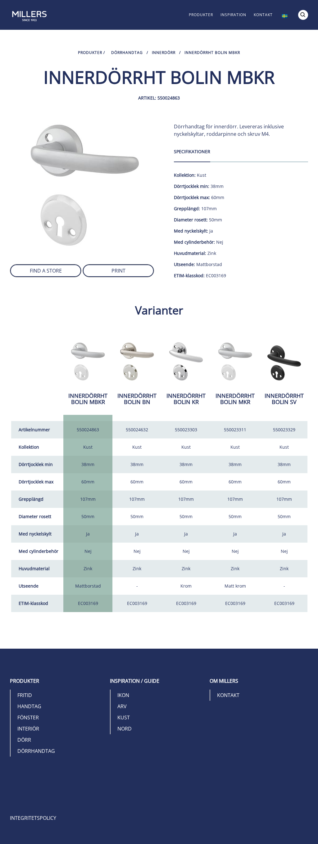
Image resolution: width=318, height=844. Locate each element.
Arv (122, 706)
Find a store (46, 270)
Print (118, 270)
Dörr (24, 739)
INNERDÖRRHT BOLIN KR (186, 399)
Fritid (24, 695)
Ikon (123, 695)
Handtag (29, 706)
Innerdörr (163, 52)
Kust (123, 717)
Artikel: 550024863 (159, 98)
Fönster (28, 717)
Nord (124, 728)
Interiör (28, 728)
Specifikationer (192, 151)
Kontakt (263, 14)
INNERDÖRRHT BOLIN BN (137, 399)
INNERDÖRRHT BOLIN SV (284, 399)
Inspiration (233, 14)
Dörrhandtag (127, 52)
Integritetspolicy (33, 818)
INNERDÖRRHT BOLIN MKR (235, 399)
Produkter (201, 14)
